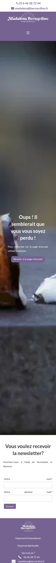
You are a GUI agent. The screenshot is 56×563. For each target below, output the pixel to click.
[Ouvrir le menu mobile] (28, 32)
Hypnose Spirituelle (28, 545)
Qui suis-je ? (28, 552)
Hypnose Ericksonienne (28, 538)
